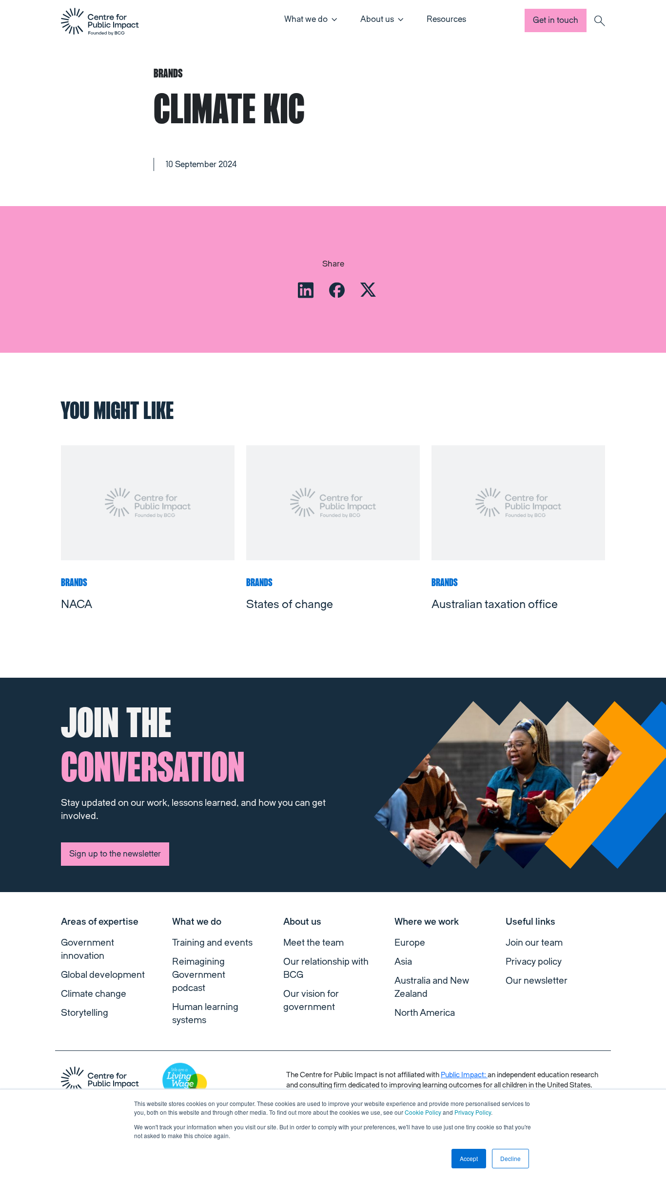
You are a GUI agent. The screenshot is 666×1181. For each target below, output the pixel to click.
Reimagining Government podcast (198, 974)
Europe (409, 942)
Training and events (212, 942)
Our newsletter (537, 980)
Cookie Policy (423, 1112)
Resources (446, 19)
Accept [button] (469, 1158)
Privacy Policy (472, 1112)
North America (424, 1013)
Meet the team (313, 942)
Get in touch (555, 20)
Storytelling (84, 1013)
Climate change (93, 994)
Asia (403, 961)
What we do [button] (306, 19)
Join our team (534, 942)
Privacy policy (534, 961)
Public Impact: (464, 1075)
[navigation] (100, 21)
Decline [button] (510, 1158)
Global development (103, 975)
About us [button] (377, 19)
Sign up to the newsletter (115, 853)
